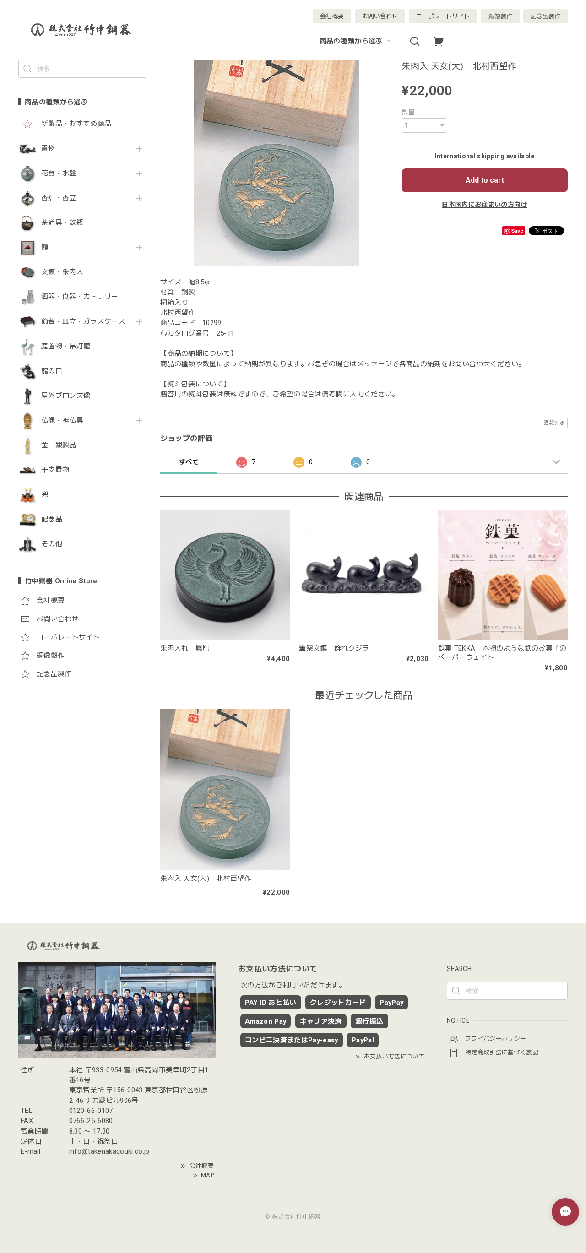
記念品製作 (545, 16)
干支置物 (55, 470)
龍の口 (51, 371)
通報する (554, 423)
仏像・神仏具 (62, 420)
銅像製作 (500, 16)
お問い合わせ (380, 16)
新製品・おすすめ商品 (76, 124)
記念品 (51, 519)
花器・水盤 (58, 173)
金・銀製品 (58, 445)
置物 (48, 148)
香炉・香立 (58, 198)
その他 (51, 544)
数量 (408, 112)
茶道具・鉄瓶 (62, 223)
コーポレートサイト (443, 16)
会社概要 (332, 16)
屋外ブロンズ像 (65, 396)
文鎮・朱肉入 (62, 272)
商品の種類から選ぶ (351, 41)
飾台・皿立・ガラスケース (83, 321)
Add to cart (485, 180)
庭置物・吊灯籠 (65, 346)
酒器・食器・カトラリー (80, 297)
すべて (189, 462)
